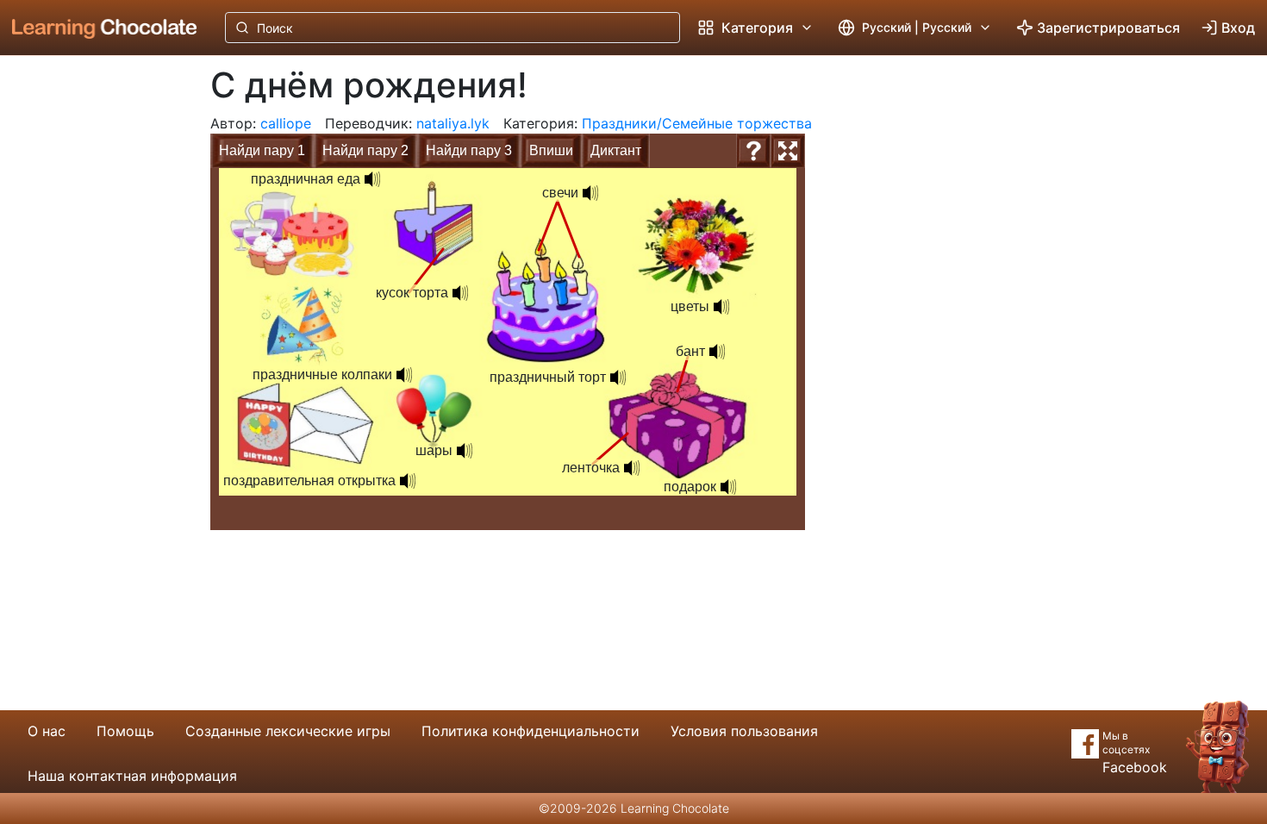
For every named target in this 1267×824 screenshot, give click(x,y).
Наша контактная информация (132, 775)
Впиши (551, 150)
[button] (728, 487)
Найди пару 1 (262, 150)
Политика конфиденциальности (530, 731)
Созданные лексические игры (287, 731)
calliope (285, 123)
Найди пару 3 (469, 150)
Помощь (125, 731)
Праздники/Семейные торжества (697, 123)
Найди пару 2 (365, 150)
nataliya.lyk (453, 123)
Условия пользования (744, 731)
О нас (47, 731)
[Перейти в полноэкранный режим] (788, 151)
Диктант (615, 150)
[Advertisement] (91, 340)
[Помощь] (753, 151)
